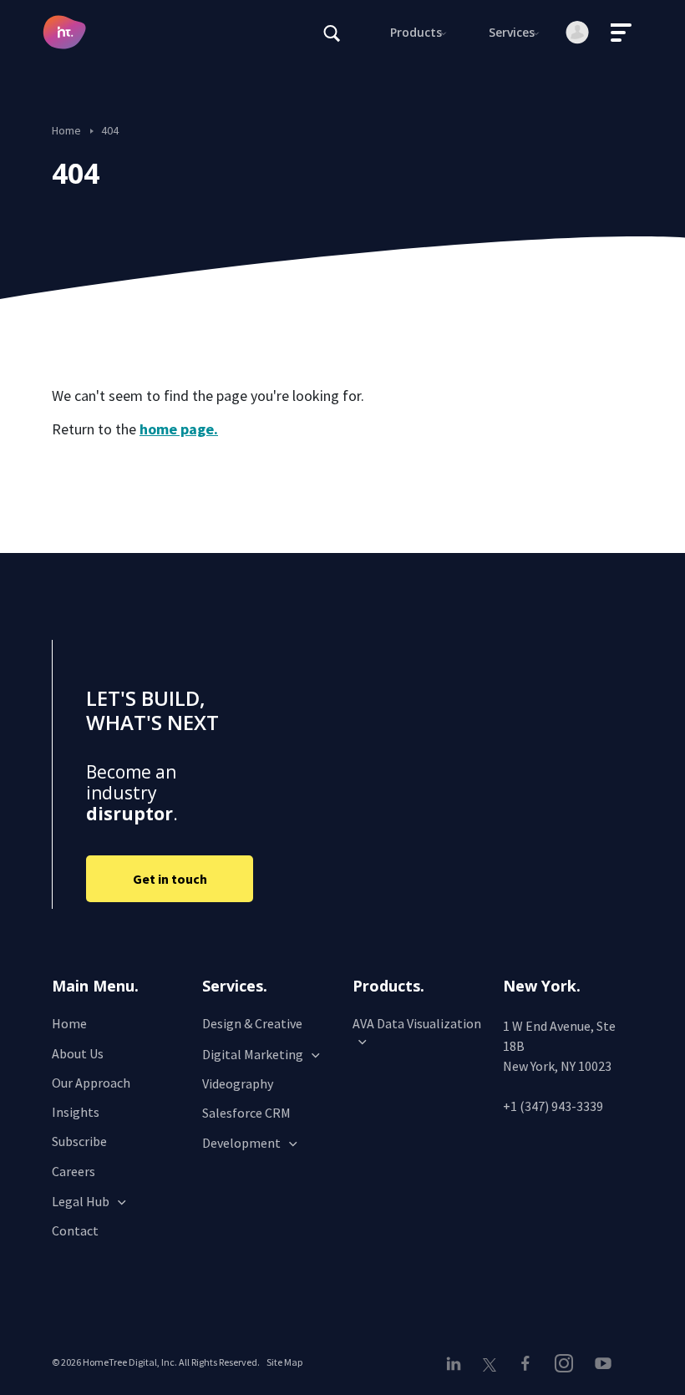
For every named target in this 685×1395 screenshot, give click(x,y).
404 (110, 130)
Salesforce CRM (246, 1112)
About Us (78, 1053)
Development (241, 1142)
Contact (75, 1230)
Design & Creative (252, 1023)
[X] (489, 1363)
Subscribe (79, 1141)
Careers (73, 1171)
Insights (75, 1111)
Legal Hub (80, 1201)
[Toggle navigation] (621, 32)
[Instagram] (564, 1363)
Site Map (284, 1362)
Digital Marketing (252, 1054)
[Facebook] (525, 1363)
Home (66, 130)
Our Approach (91, 1082)
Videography (237, 1083)
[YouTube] (602, 1363)
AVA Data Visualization (417, 1023)
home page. (179, 429)
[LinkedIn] (458, 1363)
